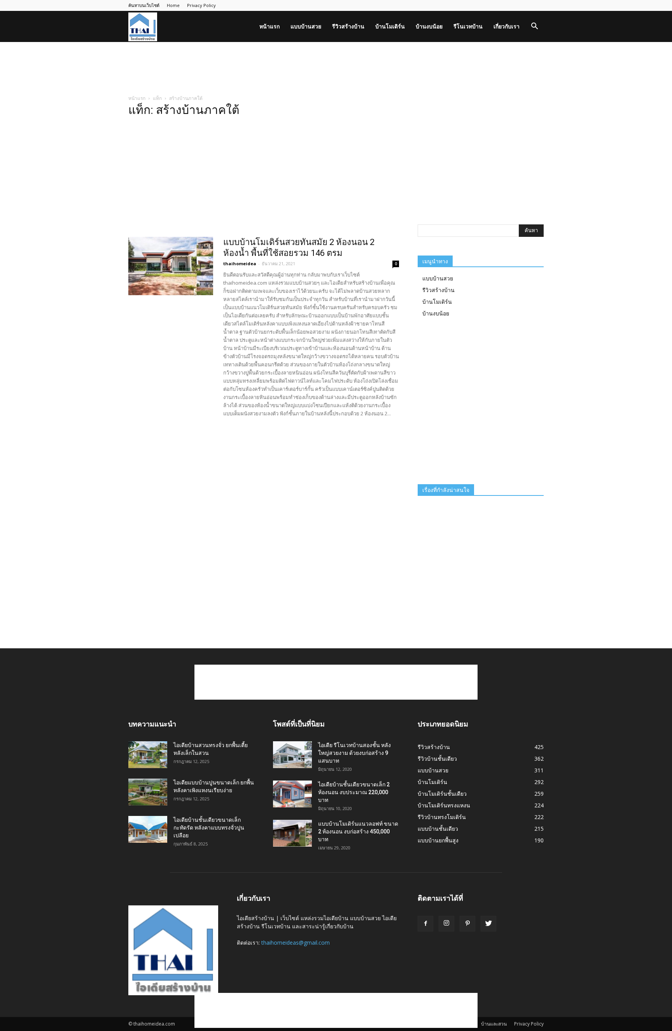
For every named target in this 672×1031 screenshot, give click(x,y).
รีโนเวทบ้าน (468, 26)
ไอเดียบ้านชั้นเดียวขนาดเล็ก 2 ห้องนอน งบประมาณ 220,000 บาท (354, 792)
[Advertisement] (336, 68)
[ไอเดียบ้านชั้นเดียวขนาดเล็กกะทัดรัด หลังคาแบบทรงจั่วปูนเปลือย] (147, 829)
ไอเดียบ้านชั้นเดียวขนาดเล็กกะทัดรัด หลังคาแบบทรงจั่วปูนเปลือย (208, 827)
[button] (534, 27)
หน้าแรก (269, 26)
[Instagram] (446, 923)
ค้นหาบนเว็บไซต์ (143, 5)
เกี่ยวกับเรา (507, 26)
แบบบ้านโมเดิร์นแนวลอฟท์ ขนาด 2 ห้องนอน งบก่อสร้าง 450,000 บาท (358, 831)
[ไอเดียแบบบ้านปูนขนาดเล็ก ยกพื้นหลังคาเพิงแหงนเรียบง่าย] (147, 792)
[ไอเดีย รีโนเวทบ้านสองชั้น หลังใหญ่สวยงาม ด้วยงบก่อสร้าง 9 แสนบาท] (292, 754)
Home (173, 5)
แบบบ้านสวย (305, 26)
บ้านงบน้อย (429, 26)
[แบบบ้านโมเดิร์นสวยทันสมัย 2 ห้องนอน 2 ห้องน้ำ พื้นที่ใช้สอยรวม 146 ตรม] (170, 266)
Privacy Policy (201, 5)
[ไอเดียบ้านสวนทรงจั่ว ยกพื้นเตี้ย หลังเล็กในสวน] (147, 754)
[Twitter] (488, 923)
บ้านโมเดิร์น (390, 26)
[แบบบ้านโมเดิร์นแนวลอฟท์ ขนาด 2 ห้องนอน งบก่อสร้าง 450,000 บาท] (292, 833)
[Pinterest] (467, 923)
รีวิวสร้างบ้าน (348, 26)
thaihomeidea (239, 263)
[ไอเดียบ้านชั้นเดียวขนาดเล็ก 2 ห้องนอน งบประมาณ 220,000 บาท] (292, 794)
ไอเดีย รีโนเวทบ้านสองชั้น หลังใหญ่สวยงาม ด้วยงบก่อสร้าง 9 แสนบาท (354, 753)
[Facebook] (425, 923)
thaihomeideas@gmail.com (295, 942)
